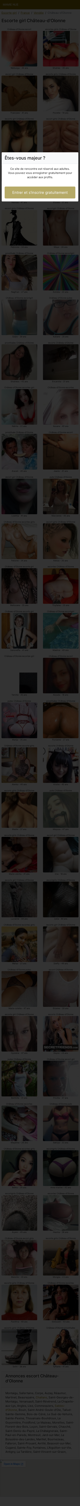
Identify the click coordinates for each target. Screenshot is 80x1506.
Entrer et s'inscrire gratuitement (40, 192)
